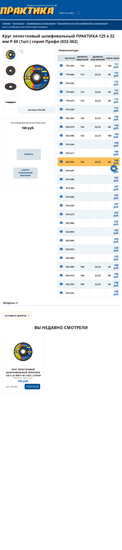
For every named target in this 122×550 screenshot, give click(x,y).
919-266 (70, 196)
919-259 (70, 205)
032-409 (70, 266)
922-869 (70, 258)
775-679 (70, 100)
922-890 (70, 240)
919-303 (70, 188)
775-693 (70, 65)
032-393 (70, 284)
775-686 (70, 74)
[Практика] (113, 168)
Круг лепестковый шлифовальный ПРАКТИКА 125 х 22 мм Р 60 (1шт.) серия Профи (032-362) (23, 374)
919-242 (70, 292)
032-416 (70, 275)
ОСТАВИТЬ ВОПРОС (16, 315)
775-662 (70, 91)
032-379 (70, 126)
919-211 (70, 153)
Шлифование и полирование (41, 23)
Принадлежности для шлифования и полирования (82, 23)
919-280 (70, 179)
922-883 (70, 231)
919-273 (70, 214)
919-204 (70, 144)
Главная (6, 23)
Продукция (18, 23)
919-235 (70, 83)
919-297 (70, 170)
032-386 (70, 135)
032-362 (70, 161)
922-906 (70, 223)
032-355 (70, 118)
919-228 (70, 109)
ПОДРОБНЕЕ (32, 386)
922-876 (70, 249)
